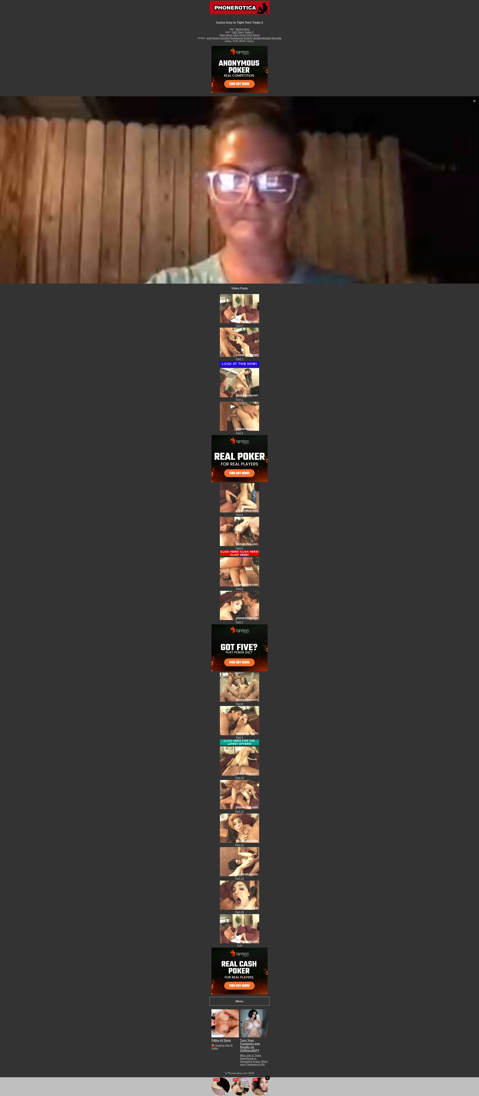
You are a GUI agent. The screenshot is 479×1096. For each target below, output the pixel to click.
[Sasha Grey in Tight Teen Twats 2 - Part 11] (239, 808)
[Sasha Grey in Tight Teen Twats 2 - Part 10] (239, 774)
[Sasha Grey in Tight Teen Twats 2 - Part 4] (239, 511)
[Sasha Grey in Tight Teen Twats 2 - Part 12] (239, 841)
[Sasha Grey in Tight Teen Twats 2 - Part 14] (239, 908)
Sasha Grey (243, 29)
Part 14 (239, 911)
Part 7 (239, 622)
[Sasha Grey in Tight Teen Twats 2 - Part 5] (239, 545)
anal (209, 38)
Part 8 (239, 703)
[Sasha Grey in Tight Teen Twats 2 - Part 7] (239, 619)
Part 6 (239, 588)
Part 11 (239, 811)
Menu (239, 1001)
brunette (277, 38)
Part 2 (239, 399)
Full (239, 945)
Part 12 (239, 844)
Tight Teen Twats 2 (242, 32)
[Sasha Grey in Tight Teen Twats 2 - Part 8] (239, 700)
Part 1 (239, 358)
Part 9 (239, 737)
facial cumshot (221, 38)
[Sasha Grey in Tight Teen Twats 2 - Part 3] (239, 429)
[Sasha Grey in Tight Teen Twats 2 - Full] (239, 942)
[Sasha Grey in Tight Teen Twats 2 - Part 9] (239, 734)
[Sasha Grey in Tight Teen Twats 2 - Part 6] (239, 585)
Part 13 (239, 878)
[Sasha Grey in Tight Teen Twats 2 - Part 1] (239, 355)
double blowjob (262, 38)
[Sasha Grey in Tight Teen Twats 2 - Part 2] (239, 396)
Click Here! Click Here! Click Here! (239, 35)
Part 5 (239, 548)
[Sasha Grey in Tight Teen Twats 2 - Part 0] (239, 322)
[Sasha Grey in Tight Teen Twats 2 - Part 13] (239, 875)
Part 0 (239, 325)
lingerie (248, 38)
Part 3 (239, 432)
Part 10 (239, 777)
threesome (236, 38)
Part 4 (239, 514)
